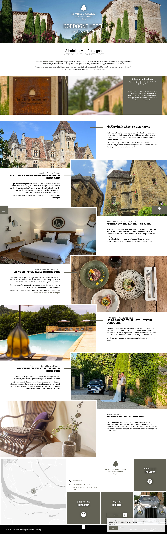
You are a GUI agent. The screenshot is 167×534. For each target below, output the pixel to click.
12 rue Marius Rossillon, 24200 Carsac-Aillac (85, 488)
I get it (113, 528)
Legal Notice (30, 530)
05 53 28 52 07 (77, 481)
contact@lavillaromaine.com (82, 484)
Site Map (38, 530)
